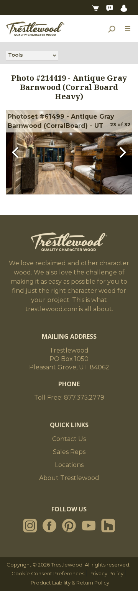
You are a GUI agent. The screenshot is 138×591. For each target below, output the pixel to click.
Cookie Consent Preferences (48, 573)
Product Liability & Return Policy (70, 583)
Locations (69, 465)
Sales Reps (69, 451)
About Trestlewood (69, 478)
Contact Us (69, 438)
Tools (15, 55)
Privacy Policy (106, 573)
